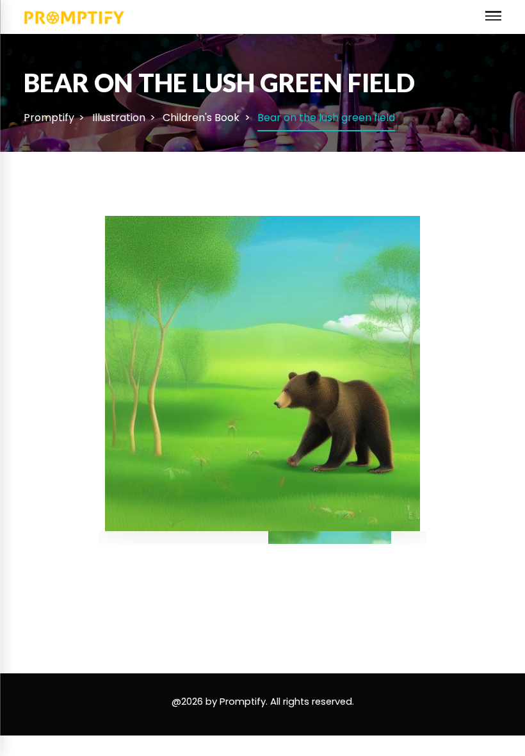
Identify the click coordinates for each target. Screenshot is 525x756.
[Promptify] (74, 16)
